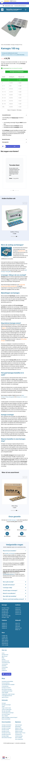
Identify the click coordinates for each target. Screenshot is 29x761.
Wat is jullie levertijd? (8, 582)
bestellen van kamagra (9, 553)
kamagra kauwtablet (5, 286)
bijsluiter (4, 328)
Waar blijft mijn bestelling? (9, 596)
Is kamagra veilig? (7, 587)
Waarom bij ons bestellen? (9, 550)
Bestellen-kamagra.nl (12, 520)
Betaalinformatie (6, 139)
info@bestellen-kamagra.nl (9, 574)
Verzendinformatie (6, 115)
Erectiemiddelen (7, 44)
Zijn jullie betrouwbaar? (9, 584)
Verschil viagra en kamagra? (10, 590)
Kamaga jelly (11, 397)
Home (2, 44)
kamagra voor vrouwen (21, 397)
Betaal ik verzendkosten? (9, 593)
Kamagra (13, 44)
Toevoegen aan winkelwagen (17, 71)
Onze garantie (5, 142)
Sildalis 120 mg (14, 232)
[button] (2, 9)
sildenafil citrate (21, 250)
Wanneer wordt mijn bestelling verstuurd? (13, 599)
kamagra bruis (14, 286)
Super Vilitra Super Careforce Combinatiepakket (14, 506)
